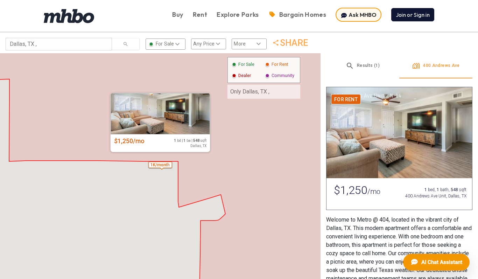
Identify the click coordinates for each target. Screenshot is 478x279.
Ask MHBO (362, 14)
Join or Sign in (413, 14)
